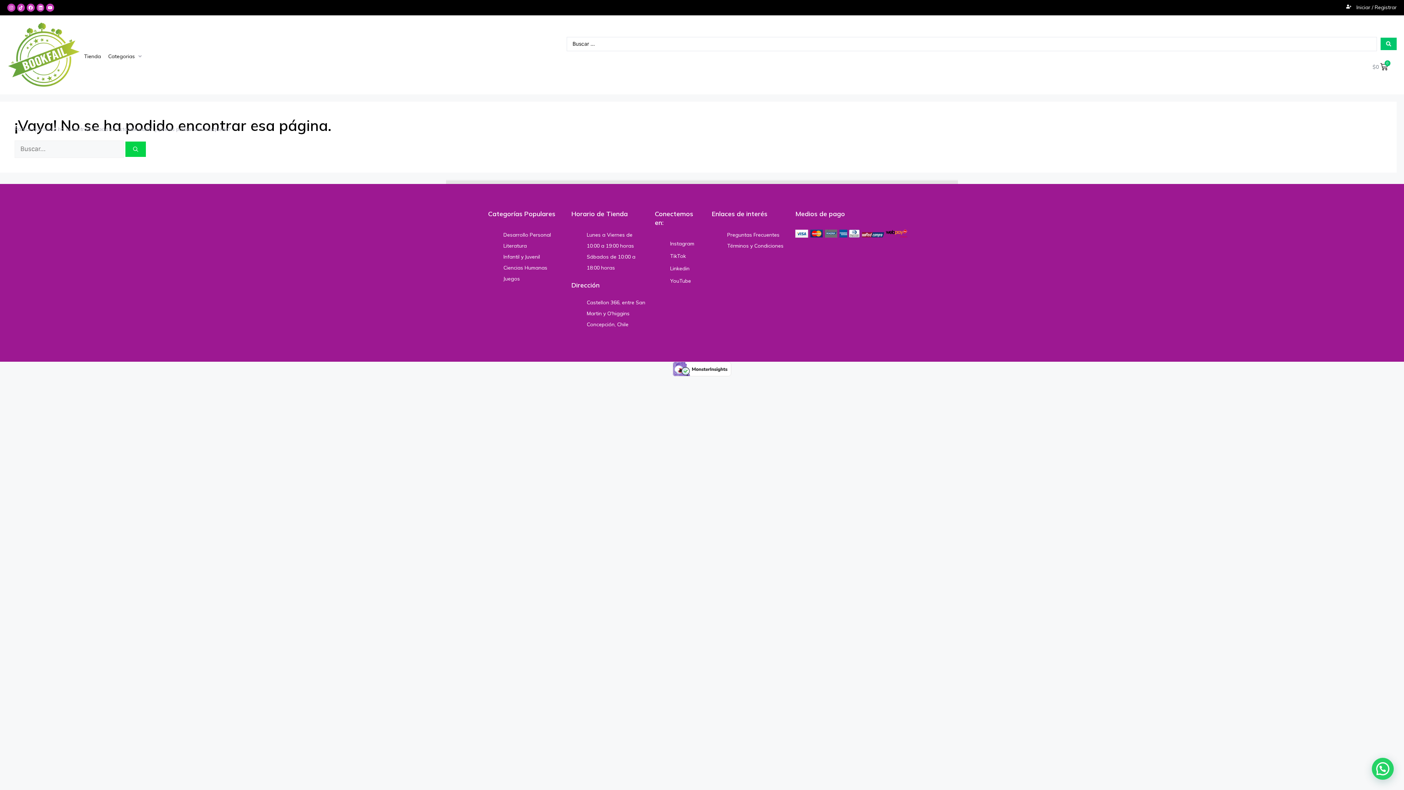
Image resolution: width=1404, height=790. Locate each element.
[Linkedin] (41, 8)
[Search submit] (1389, 44)
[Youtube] (50, 8)
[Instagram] (11, 8)
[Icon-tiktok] (21, 8)
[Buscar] (135, 149)
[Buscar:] (70, 149)
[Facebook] (31, 8)
